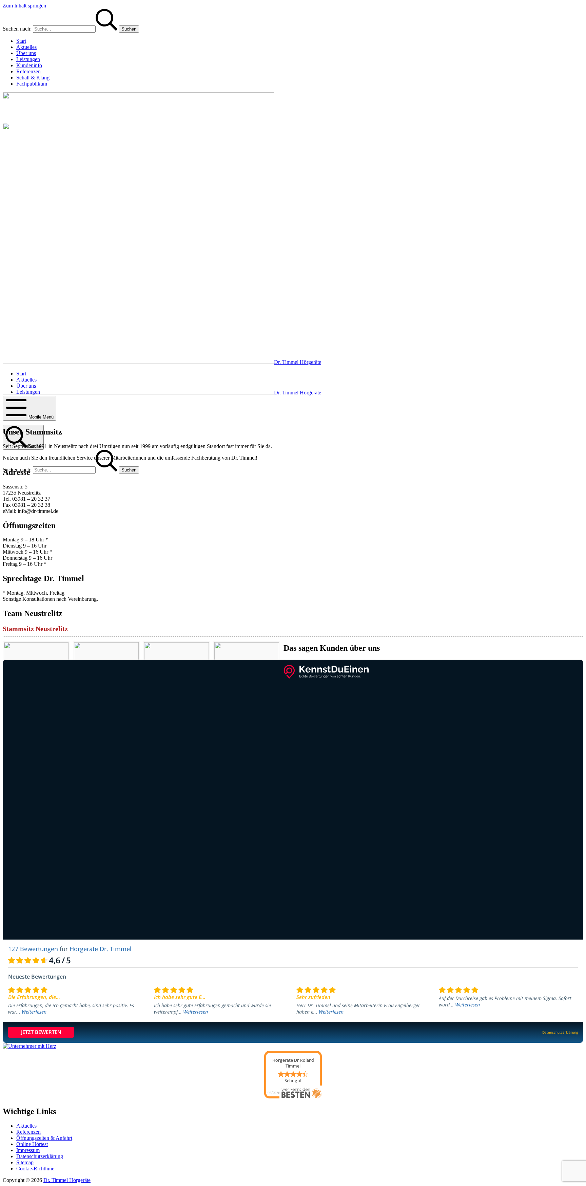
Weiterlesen (34, 1011)
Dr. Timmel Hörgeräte (67, 1180)
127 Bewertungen (33, 949)
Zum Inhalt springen (24, 5)
